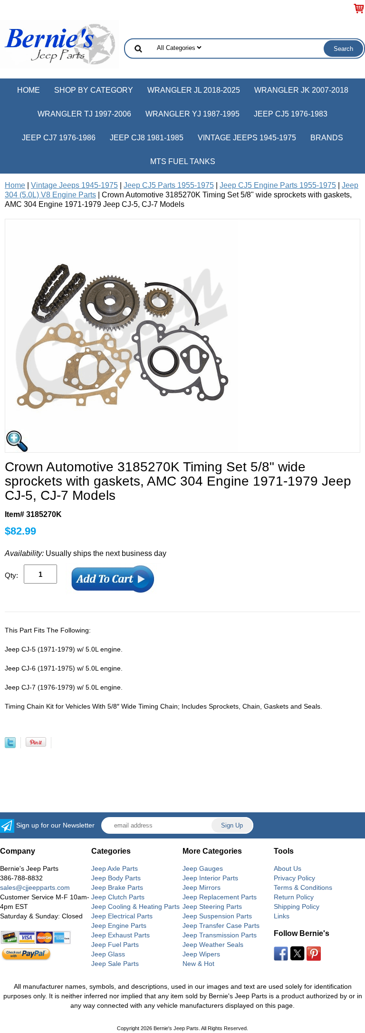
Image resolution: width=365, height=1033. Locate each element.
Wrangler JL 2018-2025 (193, 90)
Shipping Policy (296, 906)
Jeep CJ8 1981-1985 (146, 138)
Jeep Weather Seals (212, 944)
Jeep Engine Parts (118, 925)
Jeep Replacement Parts (219, 897)
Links (281, 916)
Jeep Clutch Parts (117, 897)
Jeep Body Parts (116, 878)
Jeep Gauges (202, 868)
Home (28, 90)
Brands (326, 138)
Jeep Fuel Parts (115, 944)
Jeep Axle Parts (114, 868)
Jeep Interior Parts (210, 878)
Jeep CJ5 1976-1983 (290, 114)
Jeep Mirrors (201, 887)
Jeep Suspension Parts (217, 916)
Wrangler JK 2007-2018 (301, 90)
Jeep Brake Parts (117, 887)
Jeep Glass (108, 954)
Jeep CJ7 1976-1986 (59, 138)
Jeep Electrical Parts (122, 916)
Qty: (11, 575)
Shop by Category (93, 90)
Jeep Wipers (201, 954)
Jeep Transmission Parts (219, 935)
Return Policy (294, 897)
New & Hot (198, 963)
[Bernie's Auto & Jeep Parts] (59, 43)
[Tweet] (10, 745)
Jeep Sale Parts (115, 963)
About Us (287, 868)
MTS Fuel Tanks (182, 161)
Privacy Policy (294, 878)
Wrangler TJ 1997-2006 (84, 114)
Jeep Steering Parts (212, 906)
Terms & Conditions (303, 887)
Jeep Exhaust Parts (120, 935)
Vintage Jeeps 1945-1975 (247, 138)
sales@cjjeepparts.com (35, 887)
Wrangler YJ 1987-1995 (192, 114)
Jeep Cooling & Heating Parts (135, 906)
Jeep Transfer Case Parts (220, 925)
